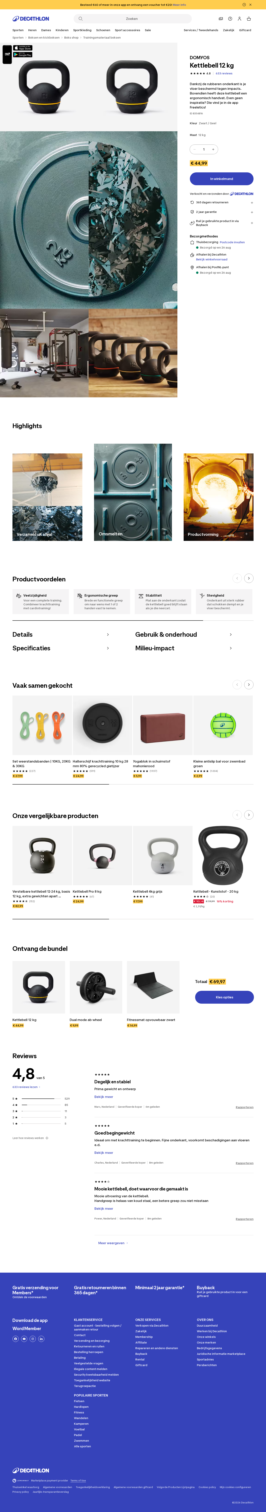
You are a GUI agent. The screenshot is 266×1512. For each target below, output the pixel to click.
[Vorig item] (237, 578)
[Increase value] (213, 149)
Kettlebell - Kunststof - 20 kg (215, 891)
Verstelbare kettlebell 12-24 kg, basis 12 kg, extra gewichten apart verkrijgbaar (41, 894)
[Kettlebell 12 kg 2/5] (44, 87)
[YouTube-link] (24, 1339)
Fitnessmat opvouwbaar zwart (151, 1020)
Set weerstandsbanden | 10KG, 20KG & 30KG (41, 763)
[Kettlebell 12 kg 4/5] (44, 353)
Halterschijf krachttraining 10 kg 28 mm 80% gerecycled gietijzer (101, 763)
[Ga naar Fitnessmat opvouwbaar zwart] (153, 987)
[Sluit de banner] (250, 5)
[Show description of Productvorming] (246, 534)
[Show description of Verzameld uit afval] (75, 534)
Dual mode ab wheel (86, 1020)
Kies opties (224, 997)
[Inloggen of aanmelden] (239, 18)
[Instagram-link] (33, 1339)
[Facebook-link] (15, 1339)
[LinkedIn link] (41, 1339)
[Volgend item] (249, 578)
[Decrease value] (194, 149)
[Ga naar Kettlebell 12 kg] (38, 987)
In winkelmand (221, 179)
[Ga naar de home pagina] (30, 18)
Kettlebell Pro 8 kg (87, 891)
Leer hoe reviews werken (28, 1138)
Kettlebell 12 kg (24, 1020)
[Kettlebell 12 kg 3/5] (88, 220)
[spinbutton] (204, 149)
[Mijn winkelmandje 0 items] (249, 18)
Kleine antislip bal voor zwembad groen (219, 763)
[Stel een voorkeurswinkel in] (220, 18)
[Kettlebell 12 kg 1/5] (133, 87)
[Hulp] (230, 18)
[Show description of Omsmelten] (164, 533)
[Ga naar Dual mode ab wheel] (96, 987)
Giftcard (245, 30)
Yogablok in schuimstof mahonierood (152, 763)
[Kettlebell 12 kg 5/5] (133, 353)
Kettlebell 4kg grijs (147, 891)
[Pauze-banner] (244, 5)
